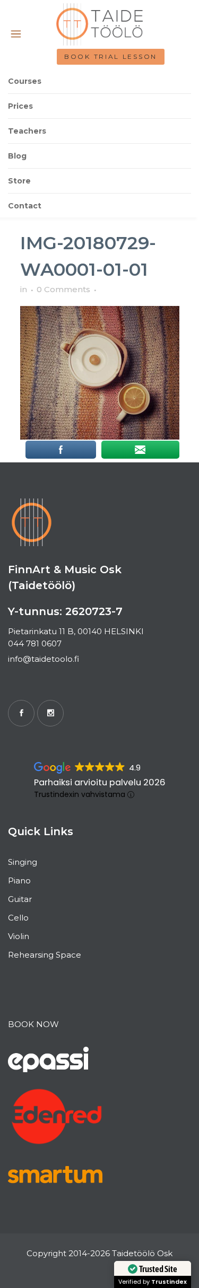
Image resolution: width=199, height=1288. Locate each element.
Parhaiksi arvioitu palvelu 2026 (100, 782)
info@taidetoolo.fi (43, 659)
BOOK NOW (33, 1024)
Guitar (20, 899)
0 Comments (63, 289)
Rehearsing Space (44, 955)
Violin (18, 936)
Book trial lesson (110, 56)
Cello (18, 918)
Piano (19, 880)
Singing (22, 862)
